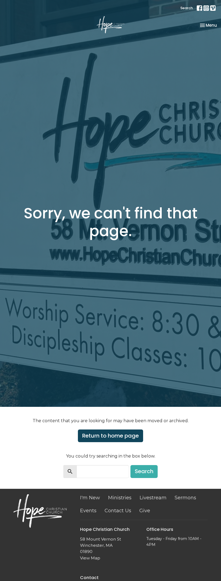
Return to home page (110, 435)
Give (144, 511)
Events (88, 511)
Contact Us (118, 511)
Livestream (153, 498)
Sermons (185, 498)
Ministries (120, 498)
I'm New (90, 498)
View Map (90, 558)
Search (186, 8)
